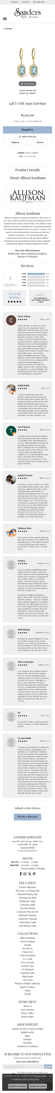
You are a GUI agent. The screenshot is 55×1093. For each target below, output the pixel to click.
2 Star (23, 283)
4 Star (23, 277)
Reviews (27, 266)
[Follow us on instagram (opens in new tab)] (24, 874)
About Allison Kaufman (27, 178)
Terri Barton (24, 427)
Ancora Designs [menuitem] (27, 942)
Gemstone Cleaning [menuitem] (27, 919)
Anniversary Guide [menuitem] (27, 922)
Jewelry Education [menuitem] (27, 887)
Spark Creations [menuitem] (27, 987)
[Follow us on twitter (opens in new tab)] (29, 874)
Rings (23, 254)
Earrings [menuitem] (27, 1040)
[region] (27, 62)
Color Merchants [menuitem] (27, 956)
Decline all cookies (17, 1086)
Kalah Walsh (23, 386)
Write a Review (27, 817)
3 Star (23, 280)
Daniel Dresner (25, 476)
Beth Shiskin (24, 630)
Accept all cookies (37, 1086)
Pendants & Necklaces (37, 254)
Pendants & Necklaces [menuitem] (27, 1047)
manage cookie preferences (26, 1079)
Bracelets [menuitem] (27, 1043)
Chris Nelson (24, 317)
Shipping (15, 142)
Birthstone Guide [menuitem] (27, 901)
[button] (14, 2)
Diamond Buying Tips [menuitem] (27, 894)
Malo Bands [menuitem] (27, 977)
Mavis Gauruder (26, 662)
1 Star (24, 286)
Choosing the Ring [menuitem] (27, 898)
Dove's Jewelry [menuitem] (27, 963)
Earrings (8, 29)
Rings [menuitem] (27, 1036)
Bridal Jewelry (14, 254)
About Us (27, 1006)
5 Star (23, 274)
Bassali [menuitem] (27, 945)
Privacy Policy (27, 1013)
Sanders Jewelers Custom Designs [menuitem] (27, 1029)
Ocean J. (22, 561)
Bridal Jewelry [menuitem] (27, 1032)
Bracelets (33, 256)
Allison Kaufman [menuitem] (27, 938)
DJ (19, 713)
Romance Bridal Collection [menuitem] (27, 984)
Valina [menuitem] (27, 991)
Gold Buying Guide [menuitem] (27, 926)
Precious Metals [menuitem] (27, 908)
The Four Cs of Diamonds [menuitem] (28, 891)
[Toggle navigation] (5, 18)
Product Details (27, 170)
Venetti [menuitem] (27, 994)
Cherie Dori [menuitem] (27, 952)
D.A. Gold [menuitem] (27, 959)
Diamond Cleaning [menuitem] (27, 915)
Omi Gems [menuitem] (28, 980)
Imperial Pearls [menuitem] (28, 973)
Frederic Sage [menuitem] (27, 966)
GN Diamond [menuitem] (27, 970)
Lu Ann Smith (24, 738)
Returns (40, 142)
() (47, 274)
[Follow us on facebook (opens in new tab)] (21, 874)
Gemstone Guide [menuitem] (27, 905)
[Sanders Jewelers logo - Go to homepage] (27, 14)
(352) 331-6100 (27, 93)
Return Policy (27, 1017)
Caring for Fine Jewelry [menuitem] (28, 912)
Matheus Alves (25, 528)
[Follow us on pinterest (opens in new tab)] (34, 874)
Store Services (27, 1010)
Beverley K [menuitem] (27, 949)
